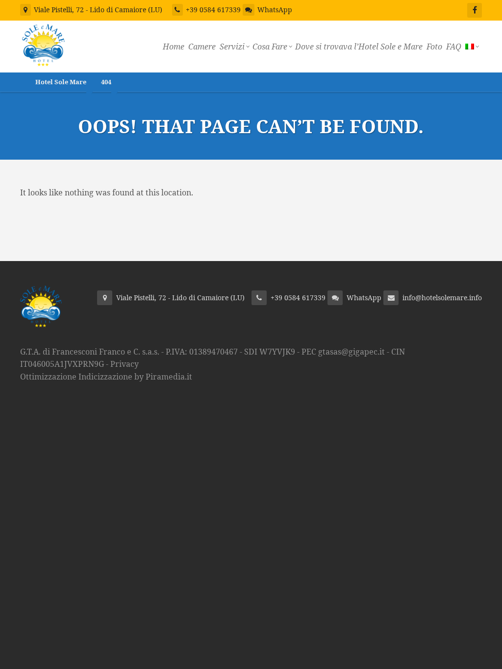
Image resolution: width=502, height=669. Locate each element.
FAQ (453, 46)
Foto (434, 46)
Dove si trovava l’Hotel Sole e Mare (359, 46)
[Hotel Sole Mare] (43, 43)
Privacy (124, 363)
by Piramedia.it (163, 376)
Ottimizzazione (48, 376)
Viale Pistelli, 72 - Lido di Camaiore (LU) (97, 9)
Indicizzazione (105, 376)
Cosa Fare (269, 46)
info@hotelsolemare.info (442, 297)
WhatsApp (274, 9)
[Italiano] (471, 46)
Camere (202, 46)
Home (173, 46)
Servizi (232, 46)
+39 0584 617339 (213, 9)
